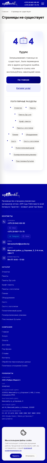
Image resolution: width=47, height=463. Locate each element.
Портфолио (6, 349)
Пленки (15, 134)
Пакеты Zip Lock (25, 115)
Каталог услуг (23, 88)
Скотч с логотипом (31, 141)
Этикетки (18, 108)
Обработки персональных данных (16, 362)
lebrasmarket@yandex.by (18, 244)
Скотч (13, 141)
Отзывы (5, 353)
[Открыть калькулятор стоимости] (6, 456)
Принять (15, 456)
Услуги (4, 336)
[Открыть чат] (40, 446)
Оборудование (31, 134)
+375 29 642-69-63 (31, 2)
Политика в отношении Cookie (14, 366)
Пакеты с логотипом (25, 128)
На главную (23, 80)
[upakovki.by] (10, 3)
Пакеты (33, 108)
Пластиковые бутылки (25, 161)
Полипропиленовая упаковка (25, 154)
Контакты (6, 358)
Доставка (6, 345)
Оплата (5, 340)
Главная (5, 332)
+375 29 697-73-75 (31, 5)
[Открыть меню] (42, 3)
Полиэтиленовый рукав (25, 148)
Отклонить (30, 456)
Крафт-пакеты (25, 121)
